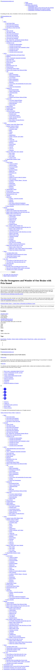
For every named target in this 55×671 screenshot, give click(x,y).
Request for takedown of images (11, 383)
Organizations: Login (33, 6)
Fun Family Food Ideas (14, 112)
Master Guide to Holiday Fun (15, 228)
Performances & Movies (14, 76)
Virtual (5, 251)
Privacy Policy (7, 406)
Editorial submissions (9, 378)
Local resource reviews (14, 115)
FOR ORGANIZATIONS (31, 5)
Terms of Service (8, 407)
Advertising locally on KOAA (11, 404)
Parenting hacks (12, 113)
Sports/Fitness (12, 135)
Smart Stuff (8, 197)
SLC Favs (5, 259)
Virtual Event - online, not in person (35, 339)
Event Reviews (12, 121)
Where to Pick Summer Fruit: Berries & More (16, 70)
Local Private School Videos (12, 68)
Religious (11, 142)
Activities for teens (13, 50)
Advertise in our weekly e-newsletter (14, 269)
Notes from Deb (10, 263)
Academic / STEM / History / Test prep (18, 180)
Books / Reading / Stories (9, 339)
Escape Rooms (9, 62)
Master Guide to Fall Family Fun (13, 213)
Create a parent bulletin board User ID (12, 375)
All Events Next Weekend (12, 38)
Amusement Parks (13, 92)
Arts (7, 71)
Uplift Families (9, 109)
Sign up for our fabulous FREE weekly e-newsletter (18, 268)
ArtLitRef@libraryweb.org (7, 319)
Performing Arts (12, 172)
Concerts (11, 73)
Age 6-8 (11, 147)
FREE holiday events (14, 234)
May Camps (12, 153)
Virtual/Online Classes (11, 189)
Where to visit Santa (13, 233)
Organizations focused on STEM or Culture (19, 204)
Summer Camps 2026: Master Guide (14, 124)
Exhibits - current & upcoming (16, 198)
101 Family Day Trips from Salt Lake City (15, 262)
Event (2, 339)
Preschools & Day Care (11, 65)
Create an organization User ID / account (13, 372)
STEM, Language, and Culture (16, 136)
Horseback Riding (13, 169)
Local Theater (12, 77)
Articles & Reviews (10, 110)
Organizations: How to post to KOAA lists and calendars (41, 7)
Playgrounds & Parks (14, 89)
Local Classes (9, 162)
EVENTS (5, 29)
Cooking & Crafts (13, 141)
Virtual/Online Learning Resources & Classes (16, 254)
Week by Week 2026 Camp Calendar (14, 151)
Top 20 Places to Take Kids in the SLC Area (16, 260)
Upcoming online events (11, 253)
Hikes (10, 94)
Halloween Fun (12, 219)
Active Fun (8, 98)
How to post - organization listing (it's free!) (14, 371)
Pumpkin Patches (13, 224)
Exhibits (11, 85)
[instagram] (5, 398)
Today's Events (9, 30)
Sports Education (13, 103)
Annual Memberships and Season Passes (15, 55)
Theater (11, 132)
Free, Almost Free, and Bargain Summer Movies (17, 39)
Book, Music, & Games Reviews (16, 120)
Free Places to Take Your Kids (13, 27)
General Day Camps (13, 127)
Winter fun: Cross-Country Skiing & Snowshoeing (20, 248)
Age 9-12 (11, 148)
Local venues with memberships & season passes (20, 83)
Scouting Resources (10, 107)
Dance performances (13, 80)
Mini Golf (11, 95)
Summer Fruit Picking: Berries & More (18, 97)
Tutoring (8, 195)
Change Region (28, 3)
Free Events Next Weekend (12, 26)
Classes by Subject (13, 163)
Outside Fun (9, 88)
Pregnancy (11, 188)
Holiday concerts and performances (17, 243)
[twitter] (5, 392)
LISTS (5, 53)
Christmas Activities (13, 236)
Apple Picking (12, 216)
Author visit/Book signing (21, 339)
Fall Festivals (12, 221)
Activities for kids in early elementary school (19, 47)
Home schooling (10, 206)
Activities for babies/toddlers (15, 44)
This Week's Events (10, 32)
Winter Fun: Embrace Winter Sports (17, 250)
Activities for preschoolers (15, 46)
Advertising (6, 380)
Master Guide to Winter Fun (15, 247)
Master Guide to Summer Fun (10, 275)
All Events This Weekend (12, 35)
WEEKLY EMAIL (7, 265)
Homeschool (12, 183)
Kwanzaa (11, 239)
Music (10, 130)
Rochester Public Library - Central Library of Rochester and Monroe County (18, 303)
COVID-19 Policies (8, 377)
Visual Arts (11, 139)
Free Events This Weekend (12, 24)
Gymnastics (11, 168)
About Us (6, 401)
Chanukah (11, 237)
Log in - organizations (9, 374)
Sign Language (12, 178)
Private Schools (9, 67)
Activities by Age (10, 42)
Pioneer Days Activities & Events (13, 41)
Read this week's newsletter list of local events (16, 266)
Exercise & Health (13, 166)
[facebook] (5, 389)
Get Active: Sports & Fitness (15, 100)
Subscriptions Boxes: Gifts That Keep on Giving (20, 231)
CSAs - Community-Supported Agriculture (16, 58)
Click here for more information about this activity (12, 294)
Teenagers (11, 150)
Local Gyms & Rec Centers (15, 101)
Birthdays (8, 56)
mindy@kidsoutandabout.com (7, 299)
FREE (4, 21)
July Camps (11, 156)
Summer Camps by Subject (12, 126)
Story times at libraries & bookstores (17, 203)
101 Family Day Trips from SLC (10, 274)
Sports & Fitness (13, 165)
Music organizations (13, 74)
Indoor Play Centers (10, 61)
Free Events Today (10, 23)
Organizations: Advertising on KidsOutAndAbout (39, 10)
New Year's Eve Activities (15, 242)
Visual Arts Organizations (15, 86)
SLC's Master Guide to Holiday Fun (14, 225)
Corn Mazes (12, 222)
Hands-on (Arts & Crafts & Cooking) (17, 177)
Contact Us (6, 381)
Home (26, 2)
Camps (5, 123)
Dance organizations (13, 79)
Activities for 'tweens (14, 49)
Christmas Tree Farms (14, 230)
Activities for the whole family (16, 51)
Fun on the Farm (10, 59)
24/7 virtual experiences (11, 257)
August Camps (12, 157)
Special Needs (9, 106)
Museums (8, 64)
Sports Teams (12, 104)
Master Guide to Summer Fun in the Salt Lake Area (18, 212)
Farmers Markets (10, 209)
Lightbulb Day (12, 240)
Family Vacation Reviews (15, 116)
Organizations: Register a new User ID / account (39, 9)
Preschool (11, 145)
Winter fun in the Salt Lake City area (14, 245)
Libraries (11, 200)
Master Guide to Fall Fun (15, 215)
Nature (10, 138)
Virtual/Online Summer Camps (13, 159)
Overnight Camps (13, 129)
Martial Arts (12, 171)
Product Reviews (13, 118)
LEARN (5, 160)
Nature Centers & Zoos (14, 91)
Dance (10, 133)
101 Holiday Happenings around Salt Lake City (20, 227)
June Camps (12, 154)
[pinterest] (5, 395)
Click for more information (7, 320)
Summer (5, 207)
